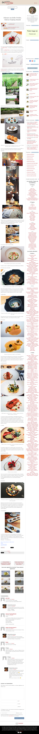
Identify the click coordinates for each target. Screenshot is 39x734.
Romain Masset (28, 434)
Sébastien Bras (30, 301)
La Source (35, 365)
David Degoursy (31, 388)
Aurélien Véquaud (30, 475)
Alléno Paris (32, 188)
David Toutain (32, 347)
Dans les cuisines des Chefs (31, 175)
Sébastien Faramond (29, 312)
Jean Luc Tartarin (32, 217)
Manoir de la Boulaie (32, 239)
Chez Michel (32, 436)
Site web (19, 706)
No (20, 732)
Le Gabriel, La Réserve (32, 209)
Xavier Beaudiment (31, 296)
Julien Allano (29, 355)
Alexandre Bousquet (31, 368)
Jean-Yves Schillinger (30, 343)
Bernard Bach (28, 292)
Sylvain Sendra (30, 465)
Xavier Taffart (30, 467)
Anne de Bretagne (32, 223)
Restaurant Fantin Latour (32, 237)
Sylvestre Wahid (32, 350)
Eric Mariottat (32, 431)
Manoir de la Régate (35, 444)
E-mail (19, 703)
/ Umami (34, 399)
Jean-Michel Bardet (30, 359)
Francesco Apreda (31, 356)
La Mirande (35, 445)
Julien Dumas (30, 391)
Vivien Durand (30, 394)
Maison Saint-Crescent (32, 238)
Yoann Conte (32, 220)
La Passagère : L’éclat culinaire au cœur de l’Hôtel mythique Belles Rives (34, 101)
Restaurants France (30, 159)
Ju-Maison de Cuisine (34, 355)
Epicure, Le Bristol (32, 216)
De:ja (35, 388)
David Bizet (30, 299)
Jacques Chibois (30, 380)
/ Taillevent (34, 299)
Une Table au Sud (35, 473)
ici (13, 223)
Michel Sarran (32, 226)
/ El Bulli (34, 255)
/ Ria (34, 318)
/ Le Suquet (35, 301)
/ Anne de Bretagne (35, 319)
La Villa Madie (32, 229)
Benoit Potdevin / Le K (32, 447)
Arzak (32, 257)
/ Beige (34, 310)
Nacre (36, 427)
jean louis (7, 598)
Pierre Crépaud (29, 384)
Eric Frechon (31, 271)
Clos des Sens (35, 268)
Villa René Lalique (32, 227)
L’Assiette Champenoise (32, 192)
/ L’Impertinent (35, 397)
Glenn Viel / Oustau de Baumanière (32, 265)
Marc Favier (31, 396)
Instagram (8, 551)
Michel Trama (32, 218)
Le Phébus (35, 435)
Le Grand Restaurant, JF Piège (32, 194)
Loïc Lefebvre (29, 426)
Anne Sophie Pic (32, 280)
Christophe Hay (28, 320)
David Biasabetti (30, 367)
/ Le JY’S (35, 343)
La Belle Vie (35, 429)
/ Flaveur (35, 346)
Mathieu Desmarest (31, 390)
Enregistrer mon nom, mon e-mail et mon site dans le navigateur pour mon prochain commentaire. (12, 710)
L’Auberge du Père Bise (32, 207)
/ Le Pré (35, 296)
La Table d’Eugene (35, 430)
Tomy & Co (35, 404)
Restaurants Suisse (30, 170)
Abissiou (34, 409)
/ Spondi (35, 340)
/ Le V (34, 302)
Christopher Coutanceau (32, 232)
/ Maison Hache (35, 408)
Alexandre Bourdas (30, 300)
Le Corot (35, 305)
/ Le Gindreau (34, 358)
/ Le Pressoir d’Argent (35, 338)
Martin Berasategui (32, 262)
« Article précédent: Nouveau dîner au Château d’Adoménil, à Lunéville (6, 563)
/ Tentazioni (35, 446)
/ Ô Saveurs (35, 367)
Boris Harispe (31, 409)
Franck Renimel (30, 452)
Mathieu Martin (30, 432)
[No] (37, 729)
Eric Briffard (31, 302)
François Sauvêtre (30, 464)
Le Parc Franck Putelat (32, 233)
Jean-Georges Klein (30, 323)
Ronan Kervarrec (30, 321)
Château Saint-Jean (35, 474)
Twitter (34, 61)
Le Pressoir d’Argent (35, 325)
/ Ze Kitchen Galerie (34, 425)
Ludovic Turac (29, 473)
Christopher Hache (30, 408)
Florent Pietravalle (30, 445)
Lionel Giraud (28, 317)
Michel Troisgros (32, 219)
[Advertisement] (12, 14)
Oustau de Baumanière (32, 208)
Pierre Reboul (28, 448)
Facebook (30, 61)
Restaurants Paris (30, 157)
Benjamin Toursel (30, 470)
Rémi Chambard (31, 305)
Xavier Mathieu (30, 435)
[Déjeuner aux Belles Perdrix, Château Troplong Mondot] (12, 45)
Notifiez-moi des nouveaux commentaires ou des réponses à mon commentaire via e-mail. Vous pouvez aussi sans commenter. (12, 714)
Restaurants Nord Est (30, 166)
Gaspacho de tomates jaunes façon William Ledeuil (32, 130)
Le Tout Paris (35, 366)
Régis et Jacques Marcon (32, 197)
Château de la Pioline (34, 448)
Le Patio (35, 453)
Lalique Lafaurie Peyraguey (32, 236)
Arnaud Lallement (30, 276)
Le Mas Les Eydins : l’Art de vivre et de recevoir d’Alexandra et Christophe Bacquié (34, 84)
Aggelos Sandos (31, 340)
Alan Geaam (32, 403)
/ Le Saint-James (34, 428)
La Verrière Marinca (35, 434)
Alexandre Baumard (31, 361)
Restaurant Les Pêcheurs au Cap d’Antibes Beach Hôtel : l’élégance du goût (33, 106)
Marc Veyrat (32, 348)
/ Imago (35, 356)
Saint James (35, 432)
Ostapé (35, 357)
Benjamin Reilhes (30, 450)
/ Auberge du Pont (35, 449)
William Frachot (29, 313)
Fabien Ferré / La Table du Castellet (32, 263)
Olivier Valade (29, 474)
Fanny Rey (28, 339)
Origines (35, 389)
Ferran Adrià (31, 255)
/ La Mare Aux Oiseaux (34, 407)
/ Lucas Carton (34, 391)
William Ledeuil (29, 425)
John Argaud (31, 357)
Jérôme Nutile (32, 439)
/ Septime (35, 406)
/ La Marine (35, 266)
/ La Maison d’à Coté (34, 320)
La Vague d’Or (32, 191)
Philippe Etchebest (29, 311)
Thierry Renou (30, 453)
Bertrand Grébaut (31, 406)
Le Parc (35, 337)
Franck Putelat (30, 337)
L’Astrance (32, 196)
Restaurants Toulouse (30, 156)
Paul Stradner (29, 344)
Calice (35, 443)
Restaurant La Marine (32, 193)
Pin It (9, 552)
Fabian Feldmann (30, 397)
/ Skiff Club (35, 304)
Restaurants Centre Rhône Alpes (32, 163)
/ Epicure (34, 271)
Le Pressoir (35, 386)
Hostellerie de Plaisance (32, 235)
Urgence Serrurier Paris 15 (11, 627)
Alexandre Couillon (30, 266)
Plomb (7, 642)
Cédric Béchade (29, 363)
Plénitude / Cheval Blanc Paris (32, 281)
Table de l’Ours (34, 405)
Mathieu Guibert (29, 319)
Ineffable (35, 469)
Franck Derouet (29, 268)
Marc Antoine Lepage (31, 427)
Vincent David (30, 386)
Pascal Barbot (30, 295)
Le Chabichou (32, 215)
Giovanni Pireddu (30, 446)
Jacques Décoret (32, 387)
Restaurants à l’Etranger (31, 172)
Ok (18, 732)
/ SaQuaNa (35, 300)
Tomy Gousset (30, 404)
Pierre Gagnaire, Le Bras (30, 315)
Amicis (36, 361)
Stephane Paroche (31, 443)
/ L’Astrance (35, 295)
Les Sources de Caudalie (32, 228)
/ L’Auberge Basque (35, 363)
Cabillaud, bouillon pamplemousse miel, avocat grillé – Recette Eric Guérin (32, 123)
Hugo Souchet (29, 282)
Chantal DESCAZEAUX (11, 24)
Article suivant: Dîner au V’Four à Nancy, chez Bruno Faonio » (19, 563)
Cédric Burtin (32, 303)
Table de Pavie (36, 312)
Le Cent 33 (35, 362)
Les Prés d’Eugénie (35, 282)
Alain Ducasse (31, 310)
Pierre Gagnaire (32, 195)
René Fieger (31, 399)
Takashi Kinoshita (30, 420)
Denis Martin (30, 429)
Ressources (35, 423)
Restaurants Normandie (31, 168)
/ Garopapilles (34, 422)
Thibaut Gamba (28, 402)
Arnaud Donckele (30, 269)
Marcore (34, 396)
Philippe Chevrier (30, 306)
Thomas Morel (30, 437)
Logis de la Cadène (35, 402)
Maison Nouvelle (35, 311)
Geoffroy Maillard (29, 430)
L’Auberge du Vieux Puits (32, 190)
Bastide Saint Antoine (32, 234)
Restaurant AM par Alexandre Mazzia (32, 279)
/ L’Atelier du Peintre (34, 426)
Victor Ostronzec (30, 440)
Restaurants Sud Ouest (31, 161)
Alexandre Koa (28, 325)
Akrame (32, 354)
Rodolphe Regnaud (29, 449)
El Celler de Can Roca (32, 264)
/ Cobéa (35, 364)
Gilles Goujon (29, 273)
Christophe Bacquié (31, 258)
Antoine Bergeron (30, 365)
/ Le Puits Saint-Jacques (35, 292)
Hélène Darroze (32, 309)
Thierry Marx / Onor (32, 433)
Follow (3, 547)
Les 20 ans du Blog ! (32, 93)
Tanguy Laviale (30, 422)
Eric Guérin (28, 407)
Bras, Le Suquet (32, 212)
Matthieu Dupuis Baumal (30, 392)
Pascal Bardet (30, 358)
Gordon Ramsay (28, 338)
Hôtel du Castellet (32, 189)
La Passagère (35, 475)
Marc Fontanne (30, 400)
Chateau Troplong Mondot (11, 613)
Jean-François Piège (30, 335)
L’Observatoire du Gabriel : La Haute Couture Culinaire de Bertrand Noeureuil (32, 142)
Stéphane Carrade (31, 304)
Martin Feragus (30, 398)
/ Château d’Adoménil (34, 424)
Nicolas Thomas (30, 469)
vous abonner (11, 715)
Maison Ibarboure (32, 240)
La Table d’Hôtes (35, 395)
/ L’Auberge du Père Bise (34, 345)
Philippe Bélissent (31, 364)
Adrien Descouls (30, 389)
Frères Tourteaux (31, 346)
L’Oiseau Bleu (35, 464)
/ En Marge (35, 452)
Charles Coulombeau (30, 382)
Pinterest (32, 61)
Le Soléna (35, 440)
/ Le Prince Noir (34, 394)
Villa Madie (32, 225)
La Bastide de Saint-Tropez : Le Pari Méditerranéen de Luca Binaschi (34, 89)
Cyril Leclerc (29, 424)
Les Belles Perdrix (4, 47)
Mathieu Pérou (28, 444)
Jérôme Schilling (29, 341)
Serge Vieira (32, 349)
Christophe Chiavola (30, 378)
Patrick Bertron (29, 297)
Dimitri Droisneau (30, 270)
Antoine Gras (30, 405)
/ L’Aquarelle (35, 467)
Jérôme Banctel (29, 260)
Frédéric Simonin (32, 466)
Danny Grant (31, 318)
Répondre (13, 599)
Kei (32, 275)
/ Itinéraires (35, 465)
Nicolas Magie (29, 428)
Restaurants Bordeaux (30, 154)
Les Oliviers (35, 398)
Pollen (36, 390)
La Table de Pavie (32, 224)
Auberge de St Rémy (34, 339)
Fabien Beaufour (30, 362)
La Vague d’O (35, 269)
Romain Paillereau (30, 441)
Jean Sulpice (28, 345)
